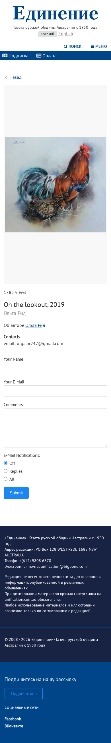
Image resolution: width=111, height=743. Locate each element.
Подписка (17, 55)
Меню (100, 46)
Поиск (74, 46)
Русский (47, 34)
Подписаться (24, 693)
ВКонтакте (14, 725)
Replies (15, 471)
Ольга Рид (35, 325)
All (11, 479)
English (65, 33)
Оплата (49, 55)
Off (11, 463)
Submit (16, 492)
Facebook (13, 718)
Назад (15, 77)
